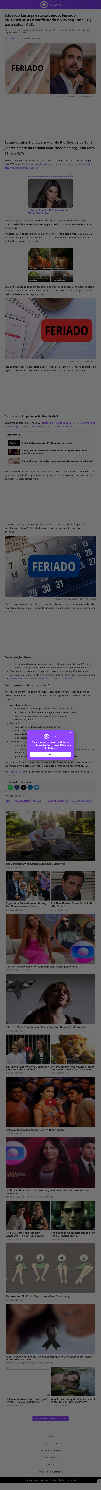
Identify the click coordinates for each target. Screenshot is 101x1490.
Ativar (50, 754)
